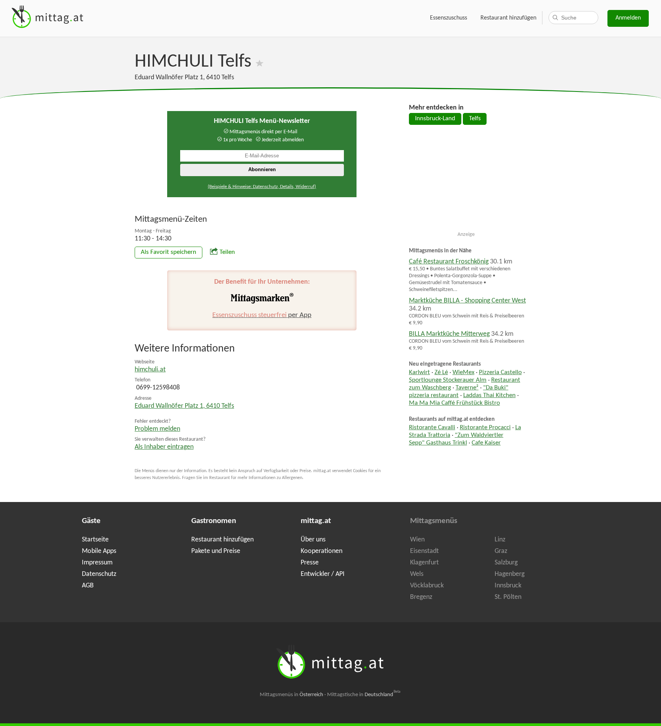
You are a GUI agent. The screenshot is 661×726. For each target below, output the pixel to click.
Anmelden (628, 18)
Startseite (95, 539)
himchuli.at (150, 369)
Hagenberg (509, 574)
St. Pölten (508, 597)
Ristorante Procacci (485, 428)
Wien (417, 539)
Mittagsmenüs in (291, 695)
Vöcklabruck (427, 585)
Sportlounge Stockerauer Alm (448, 380)
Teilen (227, 252)
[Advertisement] (466, 181)
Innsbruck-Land (435, 119)
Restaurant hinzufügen (508, 18)
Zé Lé (441, 373)
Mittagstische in (364, 695)
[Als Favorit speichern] (260, 61)
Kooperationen (321, 551)
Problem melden (157, 429)
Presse (310, 562)
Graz (501, 551)
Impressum (97, 562)
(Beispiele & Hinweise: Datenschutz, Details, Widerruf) (262, 186)
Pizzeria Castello (500, 373)
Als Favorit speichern (168, 252)
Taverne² (467, 388)
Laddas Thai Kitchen (489, 395)
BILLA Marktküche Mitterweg (449, 334)
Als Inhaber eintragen (164, 447)
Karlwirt (419, 373)
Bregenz (421, 597)
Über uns (313, 539)
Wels (416, 574)
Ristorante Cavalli (432, 428)
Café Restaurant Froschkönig (448, 261)
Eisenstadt (424, 551)
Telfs (475, 119)
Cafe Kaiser (486, 443)
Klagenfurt (424, 562)
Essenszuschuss (448, 18)
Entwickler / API (323, 574)
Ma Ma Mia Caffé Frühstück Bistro (454, 403)
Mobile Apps (99, 551)
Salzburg (506, 562)
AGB (88, 585)
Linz (500, 539)
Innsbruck (508, 585)
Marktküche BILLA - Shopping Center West (467, 301)
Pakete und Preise (215, 551)
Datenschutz (99, 574)
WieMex (463, 373)
